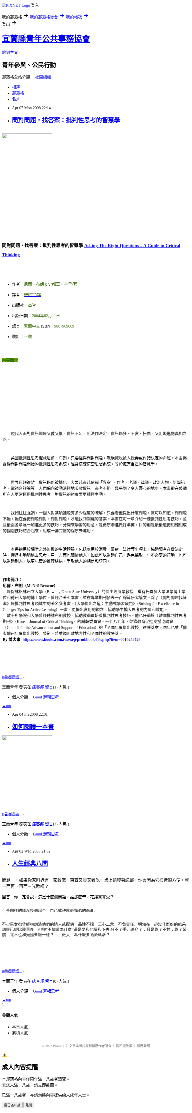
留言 (49, 687)
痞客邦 (38, 687)
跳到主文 (10, 52)
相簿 (16, 87)
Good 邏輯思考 (46, 697)
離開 (29, 1105)
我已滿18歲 (12, 1105)
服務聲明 (143, 1046)
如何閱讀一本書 (33, 726)
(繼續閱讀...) (13, 677)
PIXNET (58, 1046)
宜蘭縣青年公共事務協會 (46, 38)
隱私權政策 (124, 1046)
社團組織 (43, 77)
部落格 (18, 93)
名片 (16, 99)
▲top (6, 706)
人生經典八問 (30, 863)
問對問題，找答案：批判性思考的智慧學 (66, 120)
